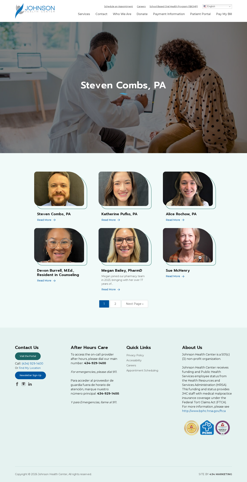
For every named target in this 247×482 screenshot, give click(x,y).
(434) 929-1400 (32, 363)
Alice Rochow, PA (181, 214)
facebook (17, 384)
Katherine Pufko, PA (119, 214)
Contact (101, 14)
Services (84, 14)
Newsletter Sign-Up (30, 375)
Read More (44, 220)
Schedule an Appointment (118, 6)
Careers (141, 6)
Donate (142, 14)
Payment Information (169, 14)
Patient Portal (200, 14)
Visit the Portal (28, 356)
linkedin (30, 384)
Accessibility (134, 360)
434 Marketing (220, 474)
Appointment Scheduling (142, 370)
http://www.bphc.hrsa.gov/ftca (204, 411)
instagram (23, 384)
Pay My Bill (224, 14)
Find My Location (30, 368)
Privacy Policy (135, 355)
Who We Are (122, 14)
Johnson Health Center (35, 11)
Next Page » (135, 304)
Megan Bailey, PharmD (121, 270)
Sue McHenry (178, 270)
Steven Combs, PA (54, 214)
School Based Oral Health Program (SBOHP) (174, 6)
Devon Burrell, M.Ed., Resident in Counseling (58, 272)
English (210, 6)
